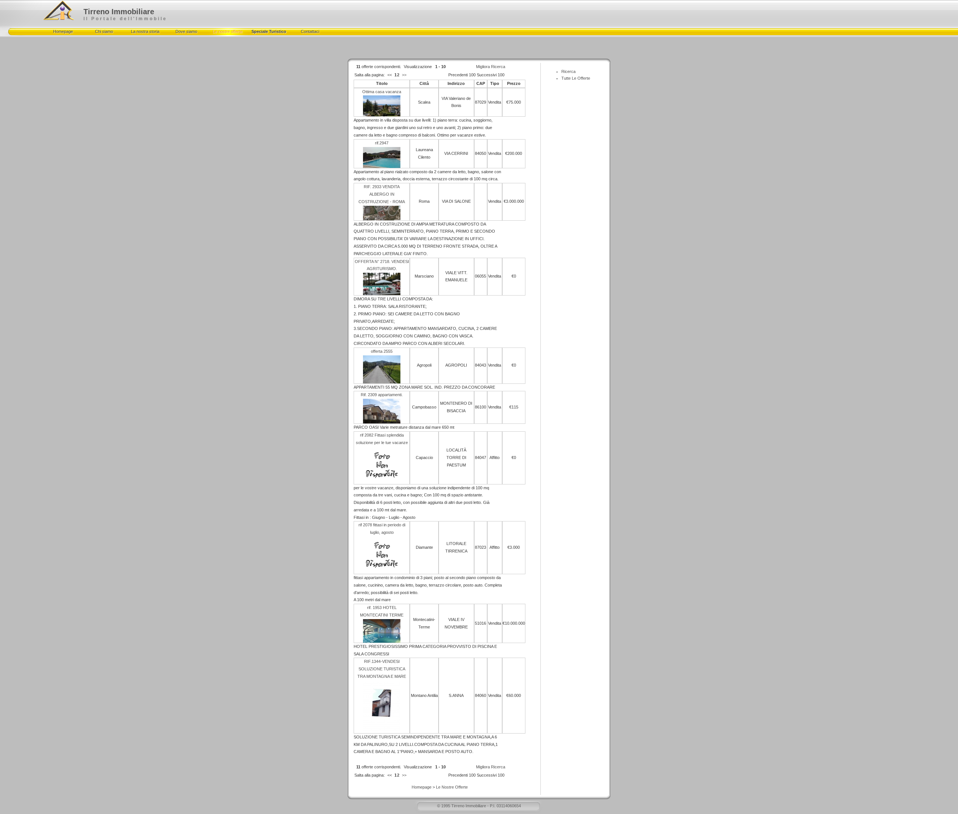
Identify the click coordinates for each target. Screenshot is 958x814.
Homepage (63, 31)
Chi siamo (104, 31)
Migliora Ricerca (490, 66)
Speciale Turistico (268, 31)
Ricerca (568, 71)
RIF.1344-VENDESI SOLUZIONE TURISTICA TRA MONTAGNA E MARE (381, 669)
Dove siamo (186, 31)
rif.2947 (381, 143)
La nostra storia (145, 31)
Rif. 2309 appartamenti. (382, 394)
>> (404, 75)
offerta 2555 (382, 351)
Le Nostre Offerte (452, 787)
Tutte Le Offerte (575, 78)
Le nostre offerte (227, 31)
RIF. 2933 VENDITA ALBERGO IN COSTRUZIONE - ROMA (382, 194)
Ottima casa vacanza (381, 91)
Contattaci (310, 31)
